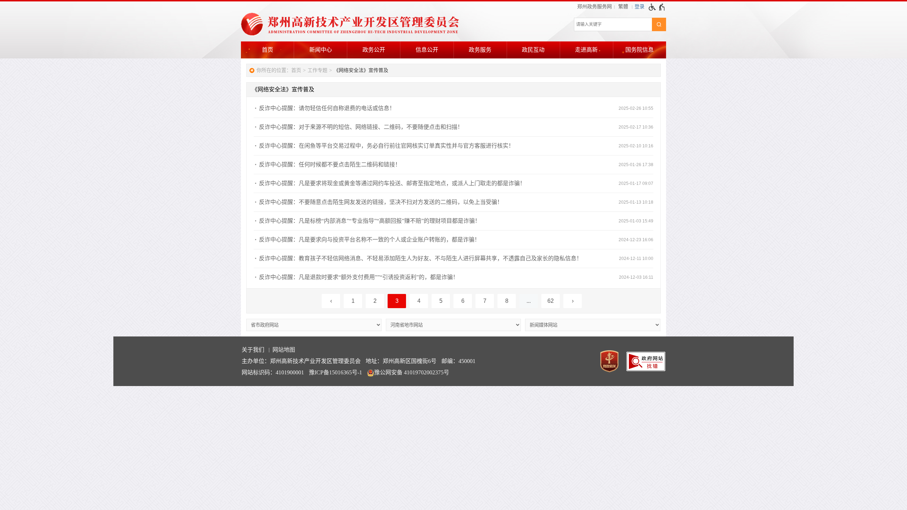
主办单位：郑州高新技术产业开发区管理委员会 (301, 361)
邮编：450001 (458, 361)
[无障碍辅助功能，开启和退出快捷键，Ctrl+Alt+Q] (657, 7)
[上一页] (331, 301)
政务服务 (480, 50)
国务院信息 (639, 50)
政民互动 (533, 50)
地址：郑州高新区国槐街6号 (401, 361)
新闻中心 (320, 50)
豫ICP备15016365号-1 (335, 372)
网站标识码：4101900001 (273, 372)
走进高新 (586, 50)
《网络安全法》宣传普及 (361, 70)
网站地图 (283, 350)
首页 (267, 50)
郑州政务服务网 (594, 6)
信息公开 (427, 50)
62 (550, 301)
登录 (639, 6)
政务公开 (373, 50)
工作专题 (317, 70)
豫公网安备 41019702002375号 (411, 372)
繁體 (623, 6)
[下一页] (572, 301)
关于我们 (253, 350)
